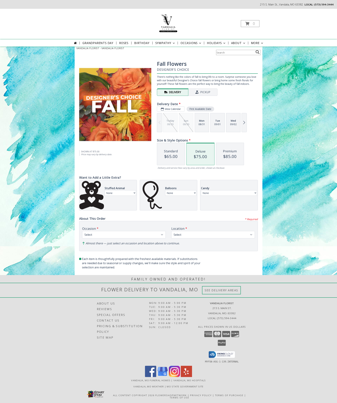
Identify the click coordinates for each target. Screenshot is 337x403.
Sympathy (163, 43)
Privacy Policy (201, 395)
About (236, 43)
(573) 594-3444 (323, 4)
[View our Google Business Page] (162, 376)
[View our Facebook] (150, 376)
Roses (123, 43)
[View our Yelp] (186, 376)
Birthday (141, 43)
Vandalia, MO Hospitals (189, 380)
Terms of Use (179, 397)
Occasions (189, 43)
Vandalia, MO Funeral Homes (150, 380)
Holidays (214, 43)
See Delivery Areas (221, 290)
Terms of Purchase (229, 395)
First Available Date (200, 109)
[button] (250, 23)
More (255, 43)
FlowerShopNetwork (171, 395)
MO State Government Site (185, 386)
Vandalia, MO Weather (148, 386)
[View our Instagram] (174, 376)
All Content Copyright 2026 (133, 395)
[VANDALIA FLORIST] (168, 22)
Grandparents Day (97, 43)
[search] (257, 52)
